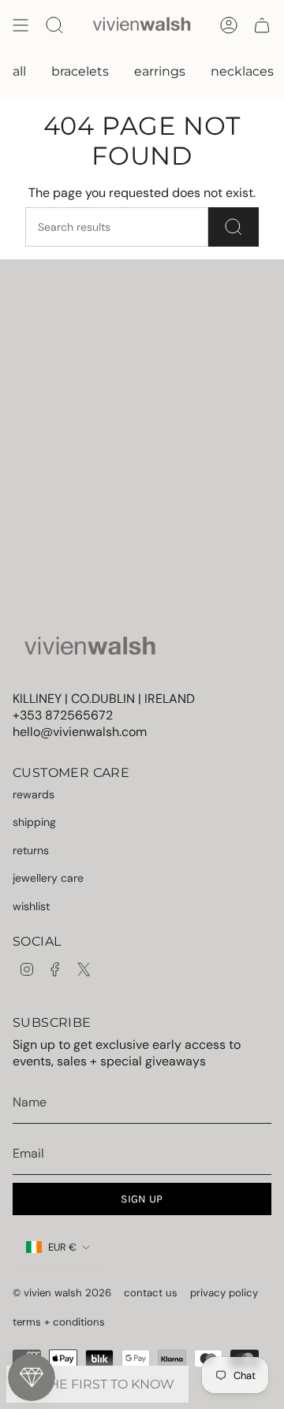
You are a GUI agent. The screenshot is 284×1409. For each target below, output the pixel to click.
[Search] (233, 227)
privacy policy (224, 1292)
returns (31, 850)
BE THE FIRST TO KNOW (97, 1384)
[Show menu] (20, 25)
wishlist (31, 906)
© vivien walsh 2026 (62, 1292)
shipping (34, 822)
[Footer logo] (89, 647)
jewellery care (48, 878)
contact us (151, 1292)
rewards (33, 794)
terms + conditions (59, 1322)
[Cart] (261, 25)
